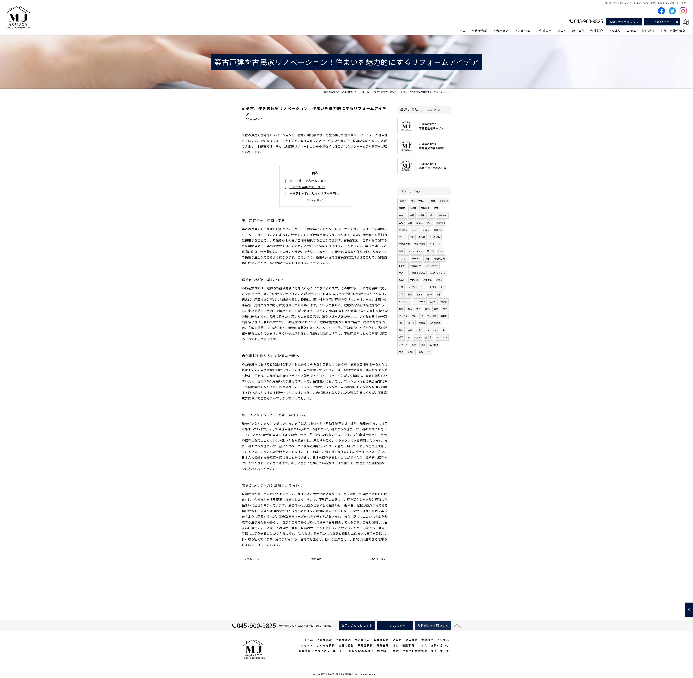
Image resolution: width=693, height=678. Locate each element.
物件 (433, 200)
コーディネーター (416, 287)
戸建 (427, 258)
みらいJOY (435, 236)
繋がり (430, 251)
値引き (422, 323)
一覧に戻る (315, 559)
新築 (436, 308)
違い (401, 323)
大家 (401, 287)
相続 (414, 344)
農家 (401, 251)
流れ (429, 222)
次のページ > (378, 559)
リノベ (402, 272)
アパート (403, 344)
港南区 (419, 222)
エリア (415, 229)
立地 (414, 315)
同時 (410, 330)
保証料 (422, 215)
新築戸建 (444, 200)
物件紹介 (442, 215)
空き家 (428, 337)
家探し (426, 229)
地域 (440, 251)
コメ (432, 243)
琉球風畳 (425, 208)
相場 (401, 308)
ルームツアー (431, 265)
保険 (401, 294)
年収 (443, 330)
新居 (438, 294)
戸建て (417, 337)
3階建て (403, 200)
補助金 (444, 315)
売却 (429, 294)
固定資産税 (439, 258)
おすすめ (427, 279)
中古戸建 (414, 279)
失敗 (442, 287)
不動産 (439, 279)
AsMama (416, 258)
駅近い (402, 279)
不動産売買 (404, 243)
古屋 (410, 222)
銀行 (432, 215)
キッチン (403, 315)
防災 (410, 294)
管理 (401, 222)
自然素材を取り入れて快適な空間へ (314, 193)
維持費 (422, 236)
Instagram (661, 21)
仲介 (429, 351)
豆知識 (432, 287)
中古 (412, 236)
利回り (411, 323)
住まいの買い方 (437, 272)
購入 (410, 308)
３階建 (413, 208)
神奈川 (419, 330)
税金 (401, 330)
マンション (441, 337)
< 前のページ (252, 559)
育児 (412, 215)
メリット (431, 330)
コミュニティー (415, 251)
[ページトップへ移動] (457, 625)
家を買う (403, 229)
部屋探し (438, 229)
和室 (436, 208)
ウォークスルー (418, 200)
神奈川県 (431, 315)
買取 (421, 351)
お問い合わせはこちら (623, 21)
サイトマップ (440, 651)
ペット (402, 236)
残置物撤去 (419, 243)
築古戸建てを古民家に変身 (308, 181)
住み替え (434, 344)
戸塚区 (402, 208)
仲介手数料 (435, 323)
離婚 (423, 344)
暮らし (419, 294)
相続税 (402, 265)
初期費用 (440, 222)
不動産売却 (415, 265)
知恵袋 (444, 301)
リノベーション (406, 351)
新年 (445, 308)
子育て (402, 215)
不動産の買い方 (417, 272)
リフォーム (419, 301)
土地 (427, 308)
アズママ (403, 258)
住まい (433, 301)
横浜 (401, 337)
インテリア (404, 301)
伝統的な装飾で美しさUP (307, 187)
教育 (418, 308)
